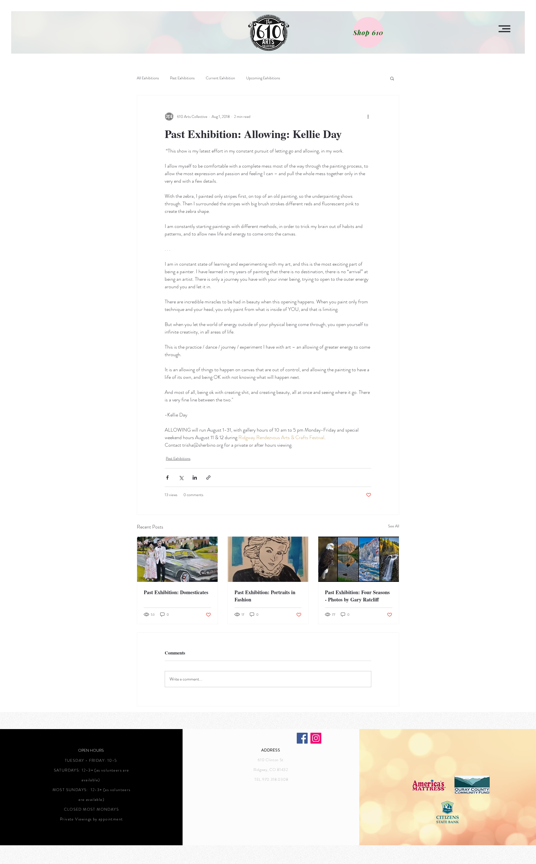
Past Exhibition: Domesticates (176, 592)
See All (393, 526)
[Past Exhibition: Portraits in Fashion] (268, 559)
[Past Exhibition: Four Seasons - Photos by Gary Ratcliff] (358, 559)
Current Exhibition (220, 78)
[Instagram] (315, 738)
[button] (504, 28)
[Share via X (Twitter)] (181, 477)
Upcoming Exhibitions (263, 78)
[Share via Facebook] (167, 477)
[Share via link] (208, 477)
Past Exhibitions (182, 78)
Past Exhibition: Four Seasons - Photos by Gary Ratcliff (357, 596)
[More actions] (368, 116)
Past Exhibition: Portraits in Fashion (264, 596)
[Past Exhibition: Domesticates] (177, 559)
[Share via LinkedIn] (194, 477)
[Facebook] (302, 738)
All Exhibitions (148, 78)
